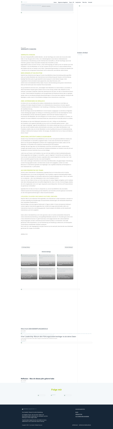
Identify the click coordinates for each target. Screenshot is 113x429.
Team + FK (71, 2)
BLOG (77, 412)
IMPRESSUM (75, 425)
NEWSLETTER (79, 414)
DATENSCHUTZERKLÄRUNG (85, 425)
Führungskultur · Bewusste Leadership (33, 5)
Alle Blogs (80, 54)
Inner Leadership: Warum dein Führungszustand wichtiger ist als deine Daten (48, 336)
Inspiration (78, 2)
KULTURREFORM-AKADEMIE (82, 416)
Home (55, 2)
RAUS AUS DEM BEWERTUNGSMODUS (34, 329)
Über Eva (84, 2)
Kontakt (90, 2)
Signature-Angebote (63, 2)
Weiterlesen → (24, 332)
